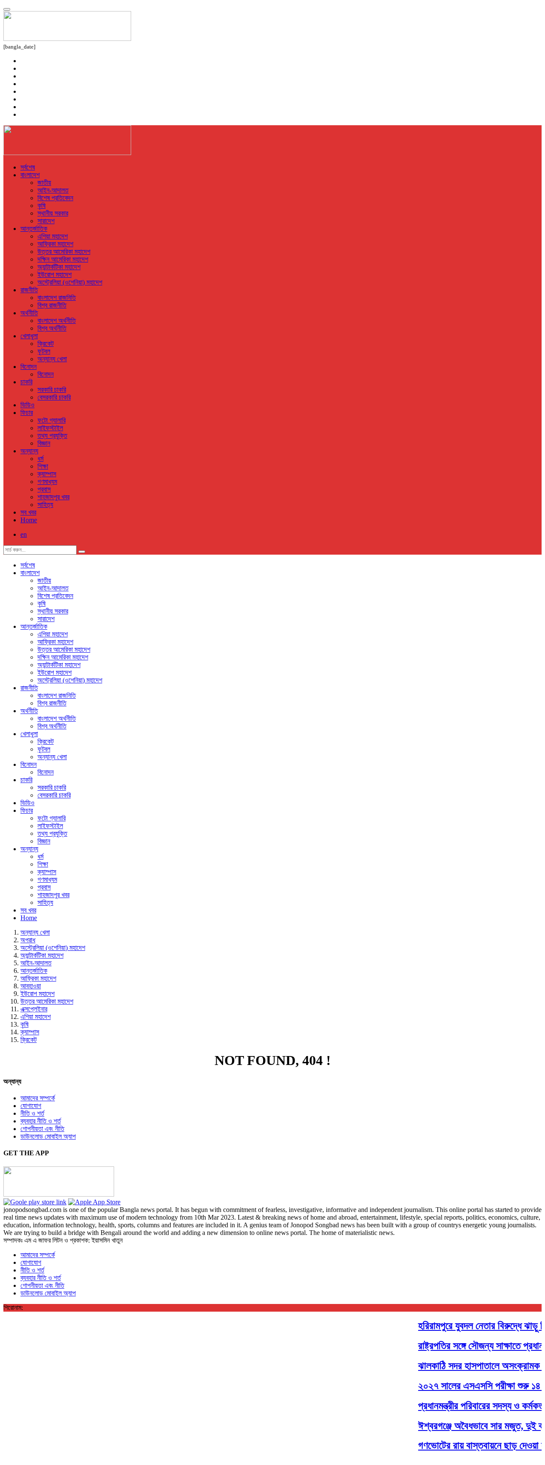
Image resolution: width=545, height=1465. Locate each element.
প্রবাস (44, 489)
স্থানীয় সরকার (52, 213)
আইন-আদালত (53, 190)
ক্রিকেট (45, 343)
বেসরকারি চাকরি (54, 397)
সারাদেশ (45, 220)
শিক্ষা (42, 466)
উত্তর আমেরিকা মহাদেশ (63, 251)
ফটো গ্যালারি (51, 420)
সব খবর (28, 512)
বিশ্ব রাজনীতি (51, 305)
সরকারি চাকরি (51, 389)
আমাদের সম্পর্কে (37, 1098)
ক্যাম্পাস (46, 474)
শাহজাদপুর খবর (53, 497)
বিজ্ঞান (43, 443)
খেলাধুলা (29, 336)
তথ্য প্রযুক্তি (52, 435)
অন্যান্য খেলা (52, 359)
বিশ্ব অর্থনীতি (51, 328)
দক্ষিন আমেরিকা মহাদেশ (62, 259)
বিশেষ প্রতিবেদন (55, 197)
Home (28, 520)
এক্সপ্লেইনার (33, 1009)
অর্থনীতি (29, 313)
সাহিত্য (45, 504)
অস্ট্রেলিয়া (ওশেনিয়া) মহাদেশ (69, 282)
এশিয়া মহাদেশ (52, 236)
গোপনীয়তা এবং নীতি (42, 1128)
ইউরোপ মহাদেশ (54, 274)
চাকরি (26, 382)
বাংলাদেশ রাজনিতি (56, 297)
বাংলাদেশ (30, 174)
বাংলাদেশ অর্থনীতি (56, 320)
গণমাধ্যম (47, 481)
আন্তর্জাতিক (33, 228)
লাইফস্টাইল (50, 428)
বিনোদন (28, 366)
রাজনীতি (29, 290)
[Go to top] (6, 9)
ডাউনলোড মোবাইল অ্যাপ (48, 1136)
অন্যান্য (29, 451)
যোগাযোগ (30, 1105)
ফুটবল (43, 351)
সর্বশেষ (27, 167)
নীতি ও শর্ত (32, 1113)
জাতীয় (44, 182)
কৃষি (41, 205)
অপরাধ (27, 940)
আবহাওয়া (30, 986)
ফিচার (26, 412)
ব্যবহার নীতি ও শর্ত (40, 1121)
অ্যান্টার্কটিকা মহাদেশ (58, 267)
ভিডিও (27, 405)
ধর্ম (40, 458)
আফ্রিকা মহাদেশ (55, 244)
